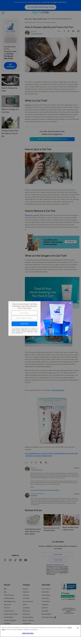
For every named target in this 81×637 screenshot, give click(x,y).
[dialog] (40, 318)
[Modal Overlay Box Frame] (40, 318)
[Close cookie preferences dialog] (78, 628)
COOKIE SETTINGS (27, 633)
